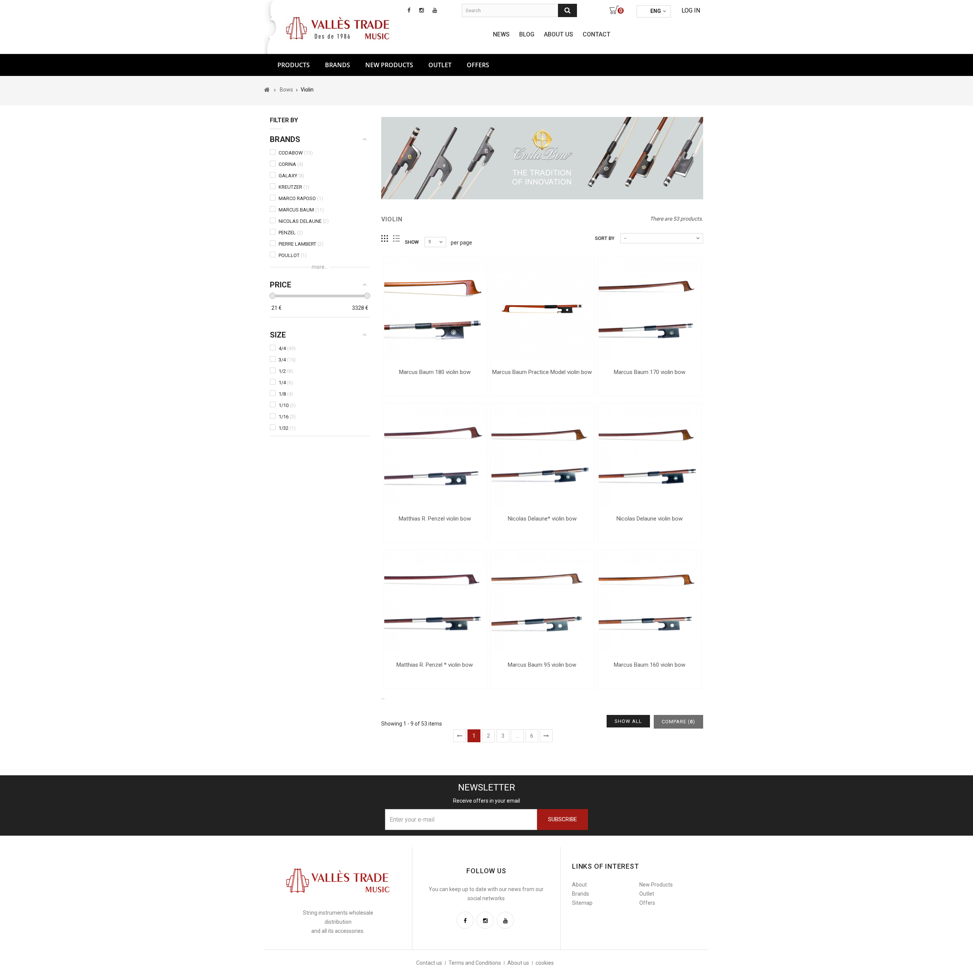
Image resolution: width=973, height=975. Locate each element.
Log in (690, 10)
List (396, 238)
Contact (596, 34)
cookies (545, 963)
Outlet (440, 65)
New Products (656, 885)
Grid (384, 238)
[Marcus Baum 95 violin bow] (542, 601)
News (501, 34)
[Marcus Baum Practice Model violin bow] (542, 309)
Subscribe (562, 819)
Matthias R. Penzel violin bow (435, 518)
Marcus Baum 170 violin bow (649, 372)
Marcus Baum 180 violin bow (435, 372)
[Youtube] (505, 920)
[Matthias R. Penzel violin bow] (434, 455)
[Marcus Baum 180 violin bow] (434, 309)
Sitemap (582, 903)
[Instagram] (485, 920)
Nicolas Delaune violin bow (649, 518)
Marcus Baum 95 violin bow (542, 664)
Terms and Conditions (474, 963)
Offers (647, 903)
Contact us (429, 963)
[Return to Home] (267, 89)
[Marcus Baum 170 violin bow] (649, 309)
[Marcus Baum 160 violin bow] (649, 601)
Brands (337, 65)
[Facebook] (465, 920)
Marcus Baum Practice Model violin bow (542, 372)
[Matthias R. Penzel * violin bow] (434, 601)
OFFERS (478, 65)
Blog (526, 34)
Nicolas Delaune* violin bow (542, 518)
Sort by (605, 238)
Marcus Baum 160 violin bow (649, 664)
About (579, 885)
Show (412, 242)
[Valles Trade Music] (338, 27)
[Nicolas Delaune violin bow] (649, 455)
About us (558, 34)
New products (389, 65)
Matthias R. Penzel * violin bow (434, 664)
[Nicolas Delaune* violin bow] (542, 455)
